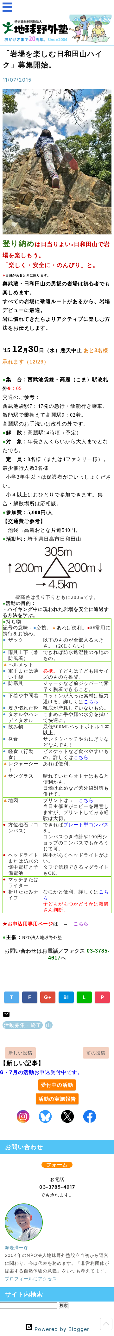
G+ (48, 997)
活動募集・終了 (22, 1025)
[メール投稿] (6, 1016)
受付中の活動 (57, 1085)
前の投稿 (95, 1052)
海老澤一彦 (16, 1247)
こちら (91, 701)
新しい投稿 (20, 1052)
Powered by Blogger (61, 1329)
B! (66, 997)
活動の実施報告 (57, 1099)
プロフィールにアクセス (31, 1278)
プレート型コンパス (86, 824)
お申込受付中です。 (41, 1072)
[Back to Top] (106, 1325)
